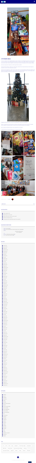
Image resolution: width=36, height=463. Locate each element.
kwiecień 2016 (5, 376)
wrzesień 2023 (5, 251)
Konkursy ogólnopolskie (6, 409)
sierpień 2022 (5, 270)
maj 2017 (5, 361)
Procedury (5, 422)
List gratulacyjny (6, 415)
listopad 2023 (5, 248)
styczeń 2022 (5, 280)
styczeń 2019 (5, 332)
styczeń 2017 (5, 367)
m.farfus (9, 199)
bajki (12, 445)
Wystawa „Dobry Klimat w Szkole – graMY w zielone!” (10, 216)
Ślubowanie (28, 450)
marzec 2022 (5, 277)
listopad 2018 (5, 335)
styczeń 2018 (5, 349)
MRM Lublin (4, 448)
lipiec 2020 (5, 307)
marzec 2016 (5, 377)
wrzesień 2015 (5, 385)
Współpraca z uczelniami (7, 432)
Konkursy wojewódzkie (6, 412)
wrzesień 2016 (5, 373)
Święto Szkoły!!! (8, 228)
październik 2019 (6, 320)
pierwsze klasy (10, 448)
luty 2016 (5, 379)
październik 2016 (6, 371)
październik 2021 (6, 285)
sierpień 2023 (5, 252)
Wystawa (5, 435)
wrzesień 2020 (5, 304)
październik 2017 (6, 354)
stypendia (12, 450)
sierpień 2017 (5, 357)
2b (3, 445)
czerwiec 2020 (5, 308)
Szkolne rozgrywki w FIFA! (7, 213)
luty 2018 (5, 348)
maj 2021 (5, 292)
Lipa (4, 413)
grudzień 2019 (5, 317)
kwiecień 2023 (5, 258)
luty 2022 (5, 279)
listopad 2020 (5, 301)
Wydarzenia (5, 434)
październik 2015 (6, 383)
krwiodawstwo (29, 445)
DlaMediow (5, 397)
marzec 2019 (5, 329)
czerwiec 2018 (5, 342)
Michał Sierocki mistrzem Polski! (11, 234)
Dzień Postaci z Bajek (22, 445)
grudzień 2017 (5, 351)
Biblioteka (5, 394)
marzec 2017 (5, 364)
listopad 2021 (5, 283)
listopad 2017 (5, 352)
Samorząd (5, 428)
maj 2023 (5, 257)
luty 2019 (5, 330)
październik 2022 (6, 267)
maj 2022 (5, 274)
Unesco (4, 431)
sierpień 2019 (5, 323)
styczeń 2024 (5, 245)
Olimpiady (5, 418)
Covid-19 (5, 396)
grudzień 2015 (5, 380)
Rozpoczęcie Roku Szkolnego (18, 448)
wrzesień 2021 (5, 286)
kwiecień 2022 (5, 276)
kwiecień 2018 (5, 345)
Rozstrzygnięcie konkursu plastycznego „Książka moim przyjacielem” (12, 219)
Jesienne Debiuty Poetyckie (7, 403)
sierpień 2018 (5, 339)
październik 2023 (6, 249)
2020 (9, 445)
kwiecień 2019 (5, 327)
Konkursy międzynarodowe (7, 406)
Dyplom (4, 400)
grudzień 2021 (5, 282)
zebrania (24, 450)
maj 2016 (5, 374)
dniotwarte (16, 445)
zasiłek (20, 450)
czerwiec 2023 (5, 255)
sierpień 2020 (5, 305)
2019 (6, 445)
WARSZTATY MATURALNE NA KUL (8, 217)
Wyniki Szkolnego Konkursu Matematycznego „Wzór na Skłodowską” (14, 229)
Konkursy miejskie (6, 407)
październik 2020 (6, 302)
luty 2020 (5, 314)
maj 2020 (5, 310)
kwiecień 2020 (5, 311)
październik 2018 (6, 336)
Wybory (16, 450)
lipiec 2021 (5, 289)
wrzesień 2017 (5, 355)
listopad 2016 (5, 370)
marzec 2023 (5, 260)
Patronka (5, 421)
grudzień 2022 (5, 264)
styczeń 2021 (5, 298)
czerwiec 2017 (5, 360)
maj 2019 (5, 326)
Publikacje (5, 425)
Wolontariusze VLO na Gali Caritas (8, 214)
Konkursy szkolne (6, 410)
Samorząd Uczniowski (6, 450)
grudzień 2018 (5, 333)
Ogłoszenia (5, 416)
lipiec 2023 (5, 254)
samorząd (25, 448)
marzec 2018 (5, 346)
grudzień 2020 (5, 299)
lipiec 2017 (5, 358)
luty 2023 (5, 261)
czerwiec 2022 (5, 273)
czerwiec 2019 (5, 324)
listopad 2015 (5, 382)
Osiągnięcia (5, 419)
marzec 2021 (5, 295)
